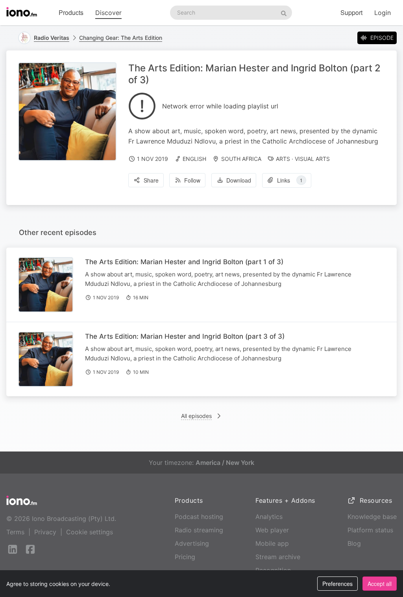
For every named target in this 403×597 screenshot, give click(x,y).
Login (382, 13)
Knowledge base (372, 517)
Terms (15, 532)
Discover (108, 13)
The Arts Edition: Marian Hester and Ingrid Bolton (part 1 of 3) (184, 262)
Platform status (370, 530)
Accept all (380, 584)
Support (351, 12)
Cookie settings (89, 532)
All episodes (196, 415)
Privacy (45, 532)
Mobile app (272, 543)
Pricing (185, 557)
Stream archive (277, 557)
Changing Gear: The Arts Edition (120, 37)
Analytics (269, 517)
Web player (272, 530)
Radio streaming (199, 530)
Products (71, 12)
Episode (382, 37)
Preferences (337, 584)
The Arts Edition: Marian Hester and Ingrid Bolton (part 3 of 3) (185, 336)
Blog (354, 543)
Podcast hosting (199, 517)
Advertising (192, 543)
